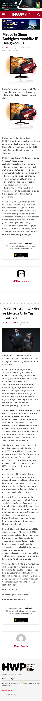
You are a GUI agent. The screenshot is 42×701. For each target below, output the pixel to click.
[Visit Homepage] (21, 14)
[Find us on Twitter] (3, 694)
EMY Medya (19, 674)
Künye (4, 679)
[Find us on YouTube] (9, 694)
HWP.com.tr (6, 683)
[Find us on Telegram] (15, 694)
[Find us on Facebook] (6, 694)
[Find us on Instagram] (12, 694)
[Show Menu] (3, 14)
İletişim (11, 679)
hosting (12, 683)
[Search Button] (38, 14)
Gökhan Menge (11, 48)
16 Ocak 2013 (25, 48)
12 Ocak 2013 (24, 322)
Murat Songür (11, 322)
